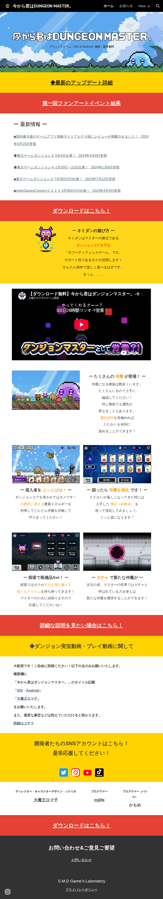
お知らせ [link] (126, 6)
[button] (158, 6)
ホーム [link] (109, 6)
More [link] (142, 6)
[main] (81, 46)
